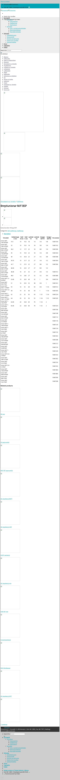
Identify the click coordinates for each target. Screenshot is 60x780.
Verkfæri (6, 86)
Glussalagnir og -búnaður (10, 64)
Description (7, 234)
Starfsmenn (13, 25)
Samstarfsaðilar (11, 42)
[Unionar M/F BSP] (8, 225)
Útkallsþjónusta (11, 35)
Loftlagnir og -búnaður (9, 67)
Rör (5, 77)
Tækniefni (7, 46)
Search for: (4, 50)
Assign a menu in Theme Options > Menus (16, 770)
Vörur (5, 44)
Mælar (5, 72)
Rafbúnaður (7, 74)
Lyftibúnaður (7, 71)
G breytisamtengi (6, 640)
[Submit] (1, 52)
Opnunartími (14, 21)
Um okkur (10, 20)
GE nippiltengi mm (6, 583)
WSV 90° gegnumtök (7, 470)
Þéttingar (6, 88)
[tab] (31, 234)
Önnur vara (6, 90)
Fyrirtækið (7, 18)
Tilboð (5, 83)
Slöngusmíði (10, 37)
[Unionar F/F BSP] (8, 216)
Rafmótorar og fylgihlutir (10, 76)
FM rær (3, 414)
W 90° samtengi (5, 555)
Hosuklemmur (7, 65)
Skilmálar (9, 27)
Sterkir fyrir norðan (12, 40)
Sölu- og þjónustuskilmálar (18, 28)
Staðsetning (13, 23)
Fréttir (5, 47)
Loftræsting (7, 69)
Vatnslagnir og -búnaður (10, 84)
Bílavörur (6, 57)
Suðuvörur (6, 81)
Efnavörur (6, 62)
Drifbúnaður (7, 58)
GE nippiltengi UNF (6, 527)
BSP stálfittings (12, 231)
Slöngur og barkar (8, 79)
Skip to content (5, 1)
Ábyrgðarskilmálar (15, 32)
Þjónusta (6, 33)
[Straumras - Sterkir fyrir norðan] (8, 10)
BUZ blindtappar (5, 668)
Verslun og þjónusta (13, 39)
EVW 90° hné (4, 612)
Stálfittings (20, 201)
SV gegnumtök (5, 442)
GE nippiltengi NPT (6, 696)
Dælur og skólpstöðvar (10, 60)
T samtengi (4, 724)
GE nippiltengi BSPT (6, 499)
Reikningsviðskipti (15, 30)
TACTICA (6, 727)
